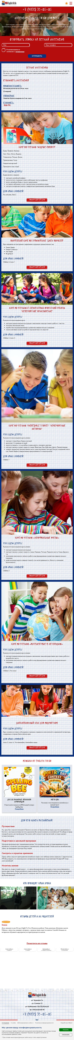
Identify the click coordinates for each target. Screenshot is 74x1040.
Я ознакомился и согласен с (15, 51)
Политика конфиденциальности (44, 1023)
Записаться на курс (37, 200)
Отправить (37, 56)
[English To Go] (9, 3)
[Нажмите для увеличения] (18, 898)
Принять (66, 1029)
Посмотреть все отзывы (37, 943)
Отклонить (65, 1034)
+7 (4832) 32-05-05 (37, 9)
